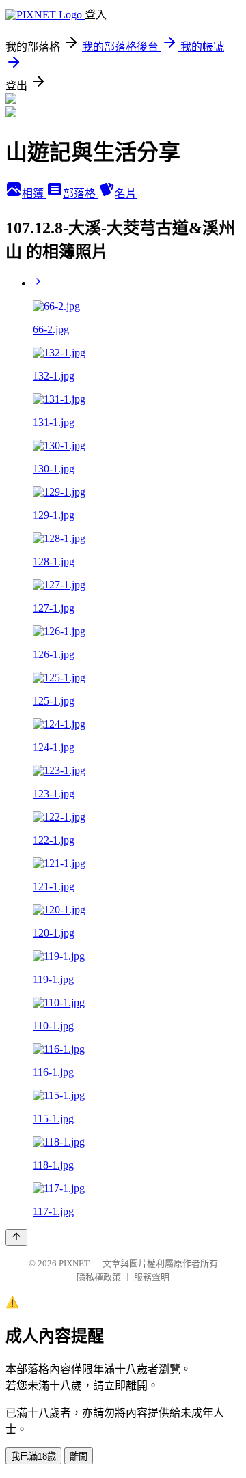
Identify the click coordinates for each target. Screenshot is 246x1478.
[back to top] (16, 1237)
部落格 (80, 193)
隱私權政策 (99, 1277)
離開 (78, 1456)
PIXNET (74, 1263)
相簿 (34, 193)
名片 (126, 193)
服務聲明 (151, 1277)
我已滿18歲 (33, 1456)
